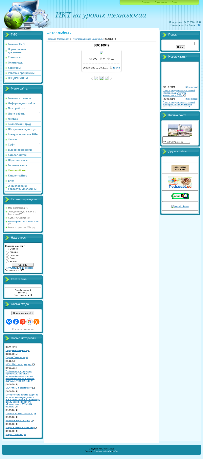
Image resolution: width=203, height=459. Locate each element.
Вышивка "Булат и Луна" (18, 420)
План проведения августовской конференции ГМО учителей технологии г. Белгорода (179, 103)
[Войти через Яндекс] (23, 322)
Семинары (191, 86)
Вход (174, 2)
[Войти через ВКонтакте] (9, 322)
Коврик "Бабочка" (14, 434)
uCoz (116, 451)
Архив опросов (26, 268)
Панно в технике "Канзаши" (19, 413)
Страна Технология (15, 357)
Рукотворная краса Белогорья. (23, 221)
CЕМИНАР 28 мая (17, 218)
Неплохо (14, 255)
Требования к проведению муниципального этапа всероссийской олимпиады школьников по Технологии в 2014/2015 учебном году (20, 376)
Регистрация (161, 2)
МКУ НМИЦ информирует (19, 364)
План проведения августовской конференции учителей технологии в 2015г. (179, 91)
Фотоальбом (63, 39)
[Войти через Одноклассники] (36, 322)
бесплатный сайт (102, 451)
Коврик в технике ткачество (20, 427)
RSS (199, 25)
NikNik (116, 67)
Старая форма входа (23, 329)
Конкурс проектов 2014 (19, 227)
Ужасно (13, 261)
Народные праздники (16, 350)
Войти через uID (23, 313)
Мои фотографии (16, 208)
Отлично (14, 249)
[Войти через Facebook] (16, 322)
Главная (146, 2)
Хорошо (14, 252)
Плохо (13, 258)
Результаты (11, 268)
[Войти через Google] (29, 321)
